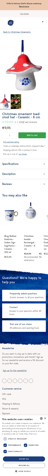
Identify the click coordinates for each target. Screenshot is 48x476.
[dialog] (24, 445)
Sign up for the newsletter (15, 370)
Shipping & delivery (11, 404)
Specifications (10, 164)
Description (9, 174)
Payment (6, 413)
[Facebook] (4, 381)
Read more (24, 6)
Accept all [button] (24, 459)
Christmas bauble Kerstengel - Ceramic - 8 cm (30, 242)
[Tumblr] (20, 381)
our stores (23, 154)
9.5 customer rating (11, 142)
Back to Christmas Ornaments (17, 32)
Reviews (7, 184)
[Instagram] (31, 381)
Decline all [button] (24, 465)
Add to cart (32, 135)
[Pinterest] (25, 381)
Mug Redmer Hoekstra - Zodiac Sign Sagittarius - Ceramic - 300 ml (10, 244)
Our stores (24, 14)
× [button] (45, 418)
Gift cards (6, 394)
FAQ (4, 399)
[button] (24, 471)
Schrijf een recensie (28, 122)
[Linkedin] (15, 381)
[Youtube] (9, 381)
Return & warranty (10, 408)
